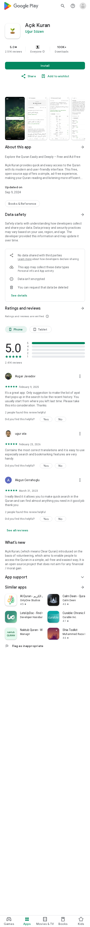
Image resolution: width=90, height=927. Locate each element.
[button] (43, 51)
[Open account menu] (83, 6)
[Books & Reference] (22, 203)
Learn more (25, 259)
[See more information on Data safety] (82, 215)
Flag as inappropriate (24, 646)
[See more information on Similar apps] (82, 587)
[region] (45, 49)
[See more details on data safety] (19, 295)
